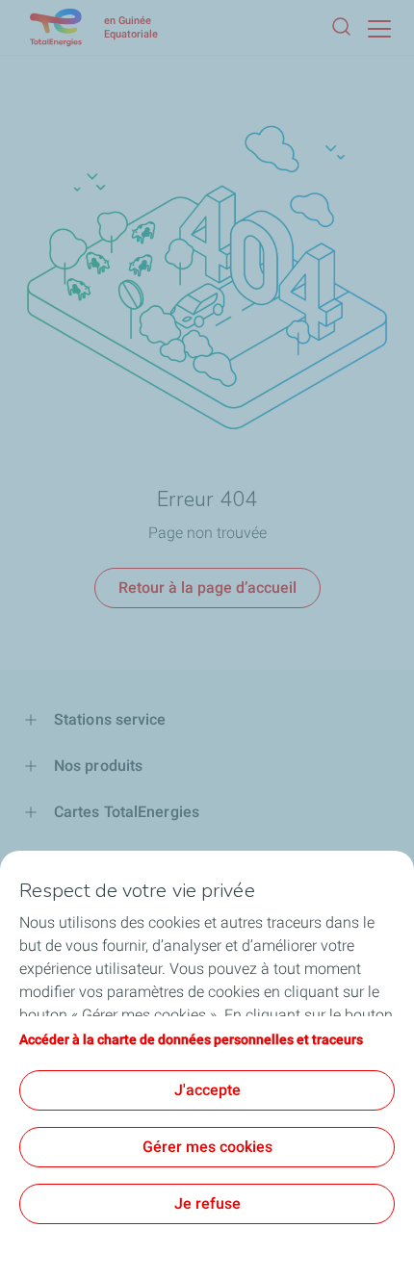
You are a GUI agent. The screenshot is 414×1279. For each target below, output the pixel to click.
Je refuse (207, 1203)
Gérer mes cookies (207, 1147)
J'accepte (207, 1090)
